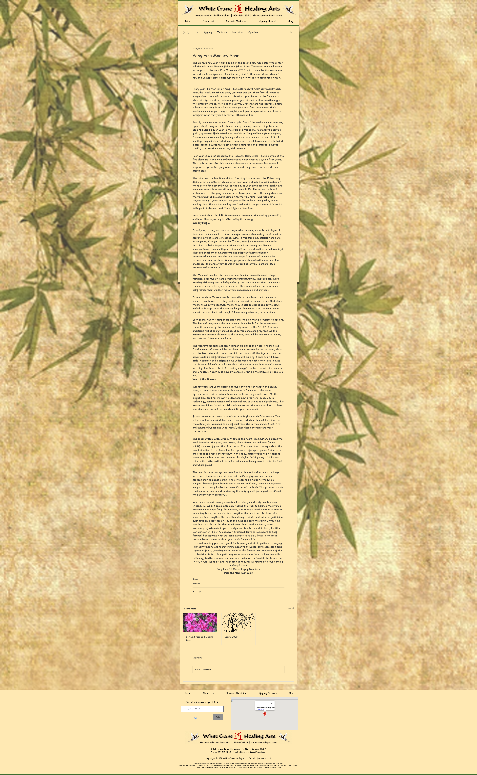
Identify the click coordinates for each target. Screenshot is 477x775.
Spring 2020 (231, 636)
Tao (196, 32)
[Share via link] (200, 591)
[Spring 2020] (238, 622)
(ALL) (186, 32)
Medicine (222, 32)
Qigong (207, 32)
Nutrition (237, 32)
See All (291, 608)
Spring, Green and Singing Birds (199, 638)
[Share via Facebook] (194, 591)
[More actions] (282, 48)
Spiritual (253, 32)
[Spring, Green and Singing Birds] (200, 622)
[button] (291, 32)
